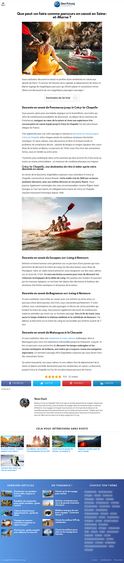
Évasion (89, 550)
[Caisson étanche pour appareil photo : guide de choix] (6, 513)
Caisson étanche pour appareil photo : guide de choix (26, 513)
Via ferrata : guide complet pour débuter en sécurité (27, 531)
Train (108, 535)
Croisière (89, 510)
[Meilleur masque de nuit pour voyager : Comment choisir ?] (48, 512)
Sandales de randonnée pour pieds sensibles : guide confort (27, 503)
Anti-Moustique (106, 492)
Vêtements (111, 542)
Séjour (99, 535)
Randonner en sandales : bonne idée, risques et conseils (25, 493)
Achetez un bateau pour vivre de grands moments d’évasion (67, 503)
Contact (94, 560)
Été (112, 546)
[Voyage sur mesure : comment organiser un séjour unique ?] (6, 523)
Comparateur (91, 506)
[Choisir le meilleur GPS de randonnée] (48, 522)
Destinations (102, 510)
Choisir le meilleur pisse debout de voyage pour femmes (66, 532)
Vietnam (89, 542)
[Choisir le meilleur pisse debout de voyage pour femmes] (48, 532)
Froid (114, 513)
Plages (103, 528)
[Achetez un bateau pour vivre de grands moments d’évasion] (48, 503)
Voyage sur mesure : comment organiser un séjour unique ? (24, 522)
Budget (110, 499)
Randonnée (114, 528)
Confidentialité (105, 560)
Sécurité (89, 535)
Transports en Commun (95, 539)
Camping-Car (103, 503)
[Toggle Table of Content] (74, 98)
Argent (89, 495)
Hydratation (114, 517)
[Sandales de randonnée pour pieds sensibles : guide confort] (6, 503)
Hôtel (99, 521)
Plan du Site (118, 560)
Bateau (100, 499)
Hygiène (89, 521)
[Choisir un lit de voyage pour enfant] (48, 493)
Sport (95, 532)
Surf (102, 532)
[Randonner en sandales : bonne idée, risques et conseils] (6, 493)
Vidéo (110, 539)
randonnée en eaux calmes (62, 338)
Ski (87, 532)
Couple (117, 506)
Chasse (115, 503)
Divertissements (92, 513)
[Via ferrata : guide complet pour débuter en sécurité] (6, 532)
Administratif (91, 492)
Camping (89, 503)
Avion (98, 495)
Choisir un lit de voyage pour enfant (66, 492)
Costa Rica (105, 506)
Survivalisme (113, 532)
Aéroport (108, 495)
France (7, 389)
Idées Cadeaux (112, 521)
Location (104, 524)
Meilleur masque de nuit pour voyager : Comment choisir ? (67, 512)
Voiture (100, 542)
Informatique (91, 524)
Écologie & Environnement (96, 546)
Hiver (103, 517)
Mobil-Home (91, 528)
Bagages (89, 499)
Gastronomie (91, 517)
